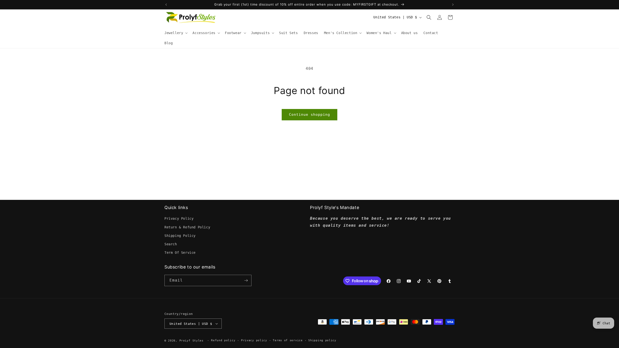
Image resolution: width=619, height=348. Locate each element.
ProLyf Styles (191, 340)
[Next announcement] (453, 4)
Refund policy (223, 340)
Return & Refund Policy (187, 227)
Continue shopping (309, 114)
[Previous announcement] (166, 4)
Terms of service (287, 340)
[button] (176, 33)
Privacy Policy (178, 218)
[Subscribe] (246, 280)
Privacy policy (254, 340)
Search (170, 244)
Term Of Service (180, 252)
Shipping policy (322, 340)
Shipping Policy (180, 236)
